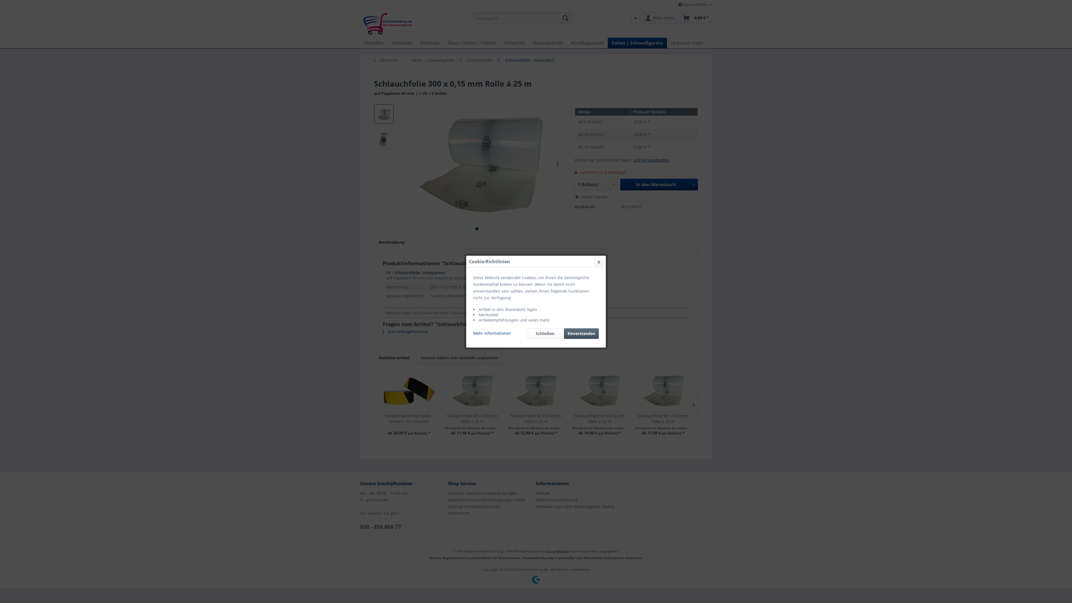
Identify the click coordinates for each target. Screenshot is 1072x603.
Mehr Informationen (492, 333)
